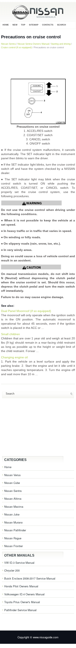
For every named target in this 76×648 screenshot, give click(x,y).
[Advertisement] (38, 63)
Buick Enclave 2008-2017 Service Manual (29, 578)
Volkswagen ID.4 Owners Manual (24, 594)
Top (23, 25)
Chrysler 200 (12, 570)
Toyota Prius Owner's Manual (22, 602)
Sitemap (33, 25)
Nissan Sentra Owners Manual (33, 44)
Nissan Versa (12, 475)
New (14, 25)
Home (6, 25)
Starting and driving (61, 44)
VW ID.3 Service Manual (19, 563)
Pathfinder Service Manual (20, 610)
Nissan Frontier (13, 546)
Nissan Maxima (13, 507)
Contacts (47, 25)
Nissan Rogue (12, 538)
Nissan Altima (12, 499)
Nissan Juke (11, 514)
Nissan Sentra (8, 44)
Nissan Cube (12, 483)
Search (61, 25)
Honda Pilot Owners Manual (21, 586)
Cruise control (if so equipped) (16, 47)
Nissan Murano (13, 522)
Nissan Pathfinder (15, 530)
